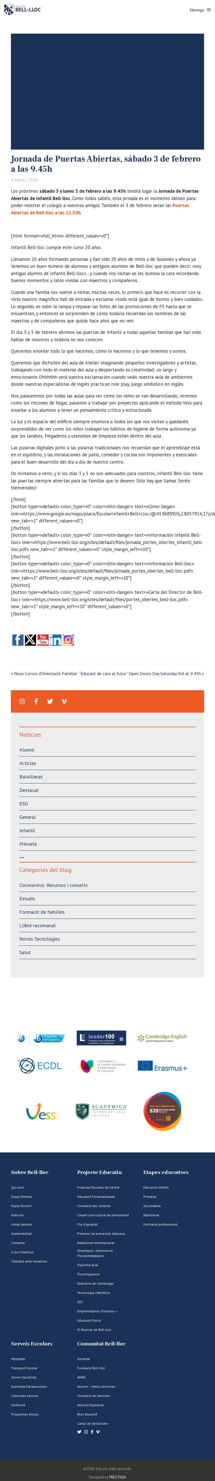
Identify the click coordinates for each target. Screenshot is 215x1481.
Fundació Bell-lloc (91, 1368)
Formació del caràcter (94, 1206)
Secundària (152, 1206)
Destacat (29, 790)
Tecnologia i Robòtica (93, 1293)
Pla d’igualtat (87, 1224)
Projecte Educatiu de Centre (98, 1187)
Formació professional (160, 1224)
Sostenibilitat (21, 1233)
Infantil (27, 830)
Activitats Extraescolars (29, 1386)
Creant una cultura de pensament (103, 1215)
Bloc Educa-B (87, 1414)
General (27, 817)
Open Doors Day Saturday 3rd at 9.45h (165, 673)
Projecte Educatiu (99, 1172)
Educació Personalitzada (96, 1196)
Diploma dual (87, 1265)
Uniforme (18, 1405)
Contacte (18, 1243)
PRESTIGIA (117, 1477)
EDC (80, 1302)
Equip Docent (21, 1206)
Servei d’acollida (23, 1377)
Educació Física (89, 1320)
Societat (83, 1359)
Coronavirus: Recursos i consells (53, 885)
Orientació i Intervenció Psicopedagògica (95, 1253)
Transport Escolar (24, 1368)
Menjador (18, 1359)
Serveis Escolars (31, 1344)
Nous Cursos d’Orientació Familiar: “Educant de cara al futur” (71, 673)
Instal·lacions (21, 1224)
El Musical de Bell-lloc (94, 1329)
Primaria (28, 844)
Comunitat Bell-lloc (101, 1344)
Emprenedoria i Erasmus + (97, 1311)
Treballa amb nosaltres (29, 1261)
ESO (23, 803)
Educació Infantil (156, 1187)
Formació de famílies (42, 912)
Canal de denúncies (92, 1423)
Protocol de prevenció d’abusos (101, 1233)
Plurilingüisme (88, 1274)
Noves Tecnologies (39, 939)
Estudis (27, 898)
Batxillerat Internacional (95, 1243)
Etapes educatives (166, 1172)
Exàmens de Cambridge (95, 1283)
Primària (149, 1196)
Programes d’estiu (25, 1414)
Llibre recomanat (37, 925)
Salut (25, 952)
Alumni (26, 750)
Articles (27, 763)
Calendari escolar (24, 1396)
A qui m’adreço (22, 1252)
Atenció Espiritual (90, 1405)
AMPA (81, 1377)
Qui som (17, 1187)
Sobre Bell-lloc (29, 1172)
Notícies (17, 1215)
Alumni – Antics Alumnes (96, 1386)
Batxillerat (31, 776)
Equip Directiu (21, 1196)
